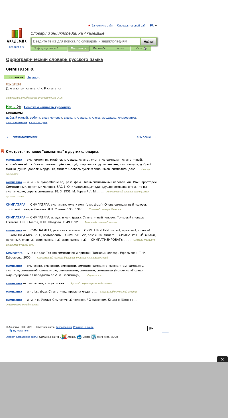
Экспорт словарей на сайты (22, 336)
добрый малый (17, 117)
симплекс (144, 137)
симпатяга (14, 159)
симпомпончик (16, 122)
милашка (81, 117)
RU (152, 25)
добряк (35, 117)
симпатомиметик (25, 137)
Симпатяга (14, 252)
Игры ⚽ (141, 48)
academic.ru (16, 46)
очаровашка (127, 117)
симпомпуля (38, 122)
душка (68, 117)
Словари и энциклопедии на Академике (67, 33)
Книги (120, 48)
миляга (94, 117)
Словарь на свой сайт (132, 25)
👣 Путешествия (18, 330)
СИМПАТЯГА (15, 204)
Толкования (78, 48)
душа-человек (52, 117)
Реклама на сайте (83, 327)
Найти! (149, 41)
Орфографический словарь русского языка (49, 48)
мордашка (109, 117)
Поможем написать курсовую (47, 107)
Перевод (33, 77)
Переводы (99, 48)
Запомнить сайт (102, 25)
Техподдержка (64, 327)
